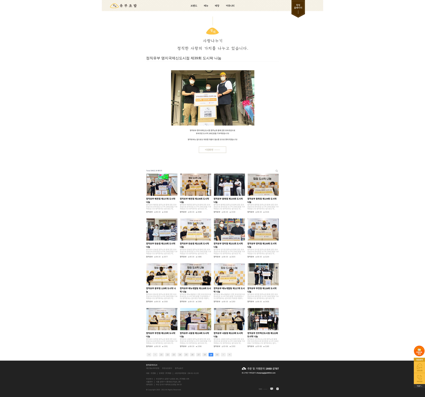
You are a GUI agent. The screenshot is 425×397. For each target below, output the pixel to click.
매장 (217, 5)
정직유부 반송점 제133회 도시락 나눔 (160, 245)
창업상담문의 (167, 368)
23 (174, 354)
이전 (155, 354)
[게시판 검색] (276, 171)
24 (180, 354)
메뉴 (206, 5)
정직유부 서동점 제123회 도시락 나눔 (228, 335)
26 (192, 354)
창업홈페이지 (294, 9)
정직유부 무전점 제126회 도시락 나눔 (262, 290)
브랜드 (194, 5)
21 (161, 354)
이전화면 (209, 150)
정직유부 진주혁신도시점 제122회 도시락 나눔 (262, 335)
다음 (223, 354)
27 (199, 354)
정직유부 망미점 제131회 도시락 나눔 (228, 245)
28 (205, 354)
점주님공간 (179, 368)
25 (186, 354)
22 (168, 354)
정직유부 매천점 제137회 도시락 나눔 (160, 200)
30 (217, 354)
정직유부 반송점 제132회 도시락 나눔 (194, 245)
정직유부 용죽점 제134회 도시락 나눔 (262, 200)
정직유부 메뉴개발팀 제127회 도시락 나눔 (229, 290)
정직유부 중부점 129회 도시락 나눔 (161, 290)
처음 (149, 354)
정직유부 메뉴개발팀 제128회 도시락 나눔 (195, 290)
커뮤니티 (230, 5)
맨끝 (229, 354)
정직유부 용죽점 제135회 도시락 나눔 (228, 200)
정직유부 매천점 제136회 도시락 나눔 (194, 200)
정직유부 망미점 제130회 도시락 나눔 (262, 245)
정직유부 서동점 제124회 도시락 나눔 (194, 335)
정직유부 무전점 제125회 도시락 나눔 (160, 335)
